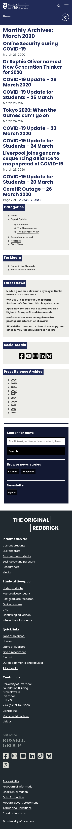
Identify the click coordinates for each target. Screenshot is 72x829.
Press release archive (23, 269)
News (7, 16)
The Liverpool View (28, 231)
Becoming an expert (22, 237)
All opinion (28, 471)
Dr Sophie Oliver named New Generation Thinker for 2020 (32, 67)
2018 (13, 408)
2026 (14, 379)
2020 (14, 401)
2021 (13, 398)
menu (65, 17)
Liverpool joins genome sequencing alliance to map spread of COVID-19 (33, 159)
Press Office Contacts (23, 266)
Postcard (16, 240)
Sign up (12, 492)
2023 (14, 390)
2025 (14, 383)
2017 (13, 412)
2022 (14, 394)
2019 (13, 405)
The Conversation (27, 228)
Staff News (17, 244)
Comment (22, 224)
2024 (14, 387)
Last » (37, 200)
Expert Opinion (19, 219)
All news (13, 471)
